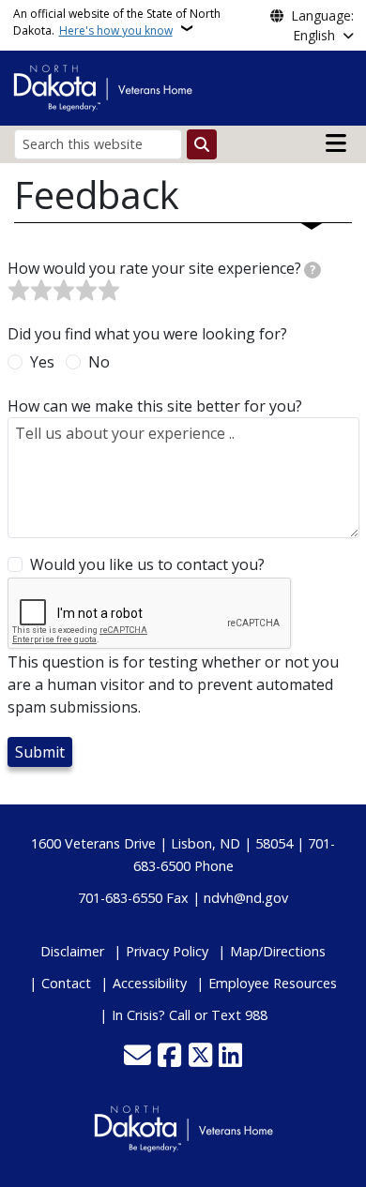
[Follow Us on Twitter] (200, 1057)
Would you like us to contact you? (147, 564)
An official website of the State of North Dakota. (117, 22)
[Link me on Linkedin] (230, 1057)
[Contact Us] (137, 1057)
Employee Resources (272, 983)
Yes (42, 362)
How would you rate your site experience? (162, 268)
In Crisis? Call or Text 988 (189, 1015)
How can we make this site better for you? (155, 406)
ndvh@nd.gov (246, 898)
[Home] (103, 86)
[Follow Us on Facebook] (169, 1057)
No (99, 362)
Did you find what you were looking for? (147, 333)
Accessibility (150, 983)
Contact (66, 983)
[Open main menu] (336, 143)
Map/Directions (278, 951)
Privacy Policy (167, 951)
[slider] (64, 290)
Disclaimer (72, 951)
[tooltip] (312, 270)
